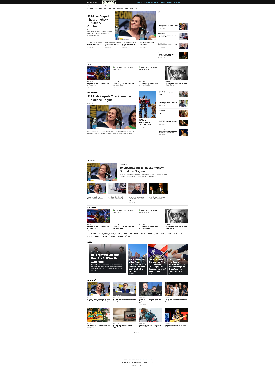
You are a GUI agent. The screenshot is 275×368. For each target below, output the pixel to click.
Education (104, 237)
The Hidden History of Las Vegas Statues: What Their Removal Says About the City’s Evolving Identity (137, 266)
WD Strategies (136, 366)
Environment (91, 208)
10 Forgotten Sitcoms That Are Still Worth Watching (105, 258)
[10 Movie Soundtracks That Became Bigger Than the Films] (124, 316)
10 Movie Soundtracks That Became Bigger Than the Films (123, 326)
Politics (89, 243)
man (136, 8)
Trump (109, 8)
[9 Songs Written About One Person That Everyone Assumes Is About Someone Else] (150, 290)
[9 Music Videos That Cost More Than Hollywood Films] (124, 73)
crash (90, 237)
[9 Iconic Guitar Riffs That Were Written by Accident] (176, 290)
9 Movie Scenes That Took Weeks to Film (98, 326)
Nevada (131, 8)
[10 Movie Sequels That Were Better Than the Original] (124, 290)
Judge (128, 237)
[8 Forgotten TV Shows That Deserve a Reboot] (183, 94)
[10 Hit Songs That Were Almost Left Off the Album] (176, 316)
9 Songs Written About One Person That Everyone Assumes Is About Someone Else (150, 301)
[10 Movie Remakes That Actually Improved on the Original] (183, 55)
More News (91, 281)
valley (175, 234)
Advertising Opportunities (146, 360)
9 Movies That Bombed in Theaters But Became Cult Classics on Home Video (150, 326)
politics (126, 8)
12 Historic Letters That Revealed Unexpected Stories (148, 84)
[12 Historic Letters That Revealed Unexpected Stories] (150, 73)
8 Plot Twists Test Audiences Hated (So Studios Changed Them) (113, 44)
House (169, 234)
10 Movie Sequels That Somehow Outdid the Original (99, 21)
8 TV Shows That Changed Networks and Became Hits (115, 198)
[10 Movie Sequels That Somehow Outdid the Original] (135, 25)
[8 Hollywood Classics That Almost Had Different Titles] (98, 73)
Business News (92, 92)
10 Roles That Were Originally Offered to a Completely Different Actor (168, 132)
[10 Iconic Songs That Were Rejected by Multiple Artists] (183, 103)
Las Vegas (91, 8)
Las (96, 8)
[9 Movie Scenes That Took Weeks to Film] (98, 316)
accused (113, 237)
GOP (182, 234)
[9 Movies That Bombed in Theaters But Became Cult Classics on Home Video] (150, 316)
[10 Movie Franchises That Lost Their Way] (147, 104)
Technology (91, 161)
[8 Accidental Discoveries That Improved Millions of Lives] (176, 73)
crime (114, 8)
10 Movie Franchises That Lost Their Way (145, 122)
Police (162, 234)
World (89, 64)
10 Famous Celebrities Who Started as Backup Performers (168, 122)
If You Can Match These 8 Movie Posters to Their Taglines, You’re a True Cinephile (98, 300)
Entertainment (92, 12)
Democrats (121, 237)
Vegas (100, 8)
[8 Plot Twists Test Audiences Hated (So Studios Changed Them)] (183, 46)
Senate (97, 237)
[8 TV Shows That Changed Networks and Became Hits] (183, 36)
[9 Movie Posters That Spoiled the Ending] (183, 113)
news (105, 8)
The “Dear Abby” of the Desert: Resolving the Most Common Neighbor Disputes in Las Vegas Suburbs (177, 266)
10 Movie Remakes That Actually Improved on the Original (129, 44)
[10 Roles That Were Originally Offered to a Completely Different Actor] (183, 132)
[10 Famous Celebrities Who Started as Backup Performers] (183, 123)
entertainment (120, 8)
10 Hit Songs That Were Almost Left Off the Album (176, 326)
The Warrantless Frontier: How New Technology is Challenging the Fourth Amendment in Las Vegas (157, 266)
